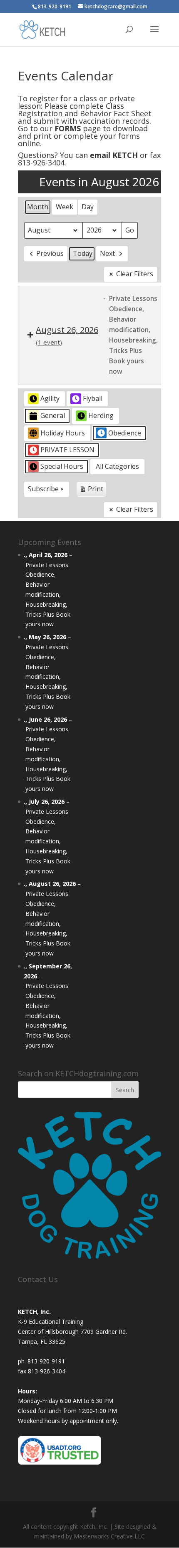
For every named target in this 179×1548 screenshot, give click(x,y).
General (52, 415)
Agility (50, 398)
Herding (101, 415)
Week (64, 206)
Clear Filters (134, 273)
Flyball (92, 398)
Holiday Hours (62, 433)
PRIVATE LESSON (67, 449)
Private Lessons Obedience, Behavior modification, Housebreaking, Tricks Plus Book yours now (47, 594)
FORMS (68, 128)
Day (88, 206)
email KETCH (114, 155)
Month (37, 206)
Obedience (124, 433)
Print (91, 490)
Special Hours (61, 466)
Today (82, 253)
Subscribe (43, 488)
